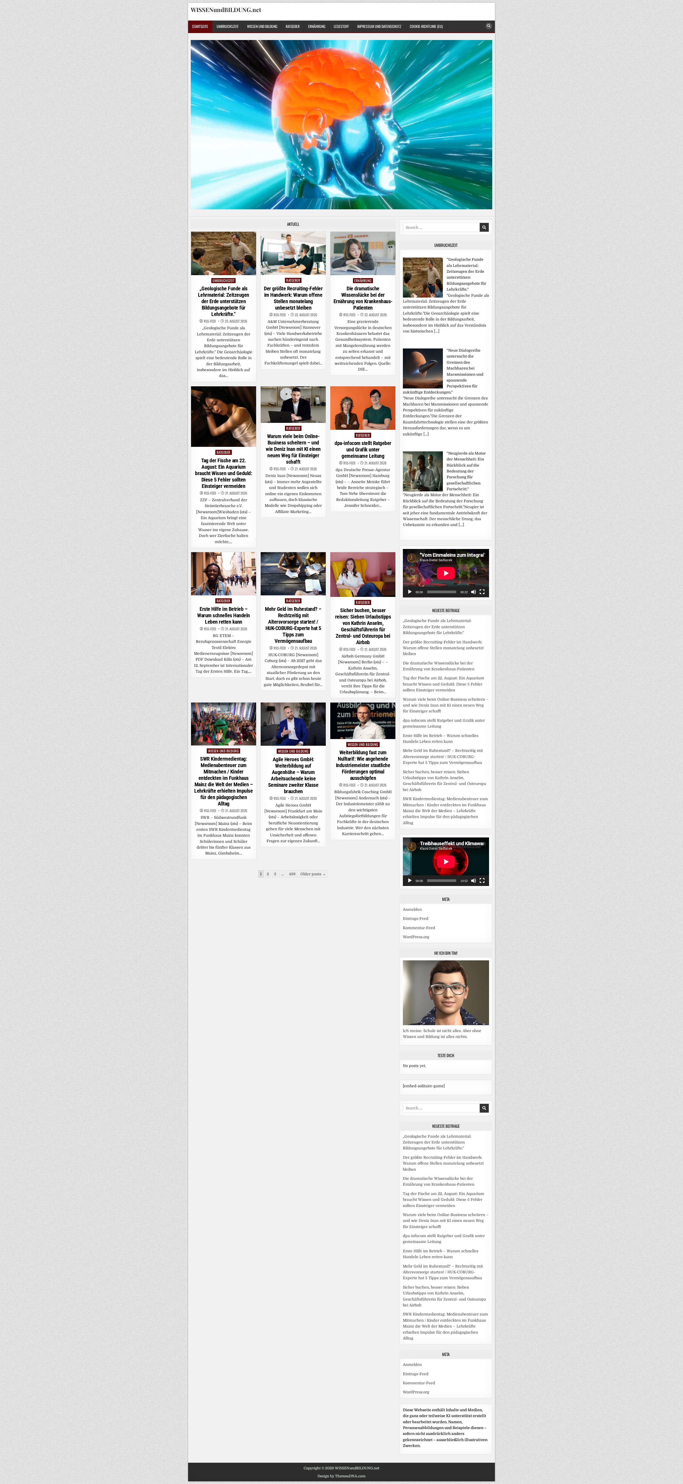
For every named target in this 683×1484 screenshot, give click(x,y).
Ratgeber (293, 26)
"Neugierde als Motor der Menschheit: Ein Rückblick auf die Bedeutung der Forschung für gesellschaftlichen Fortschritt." (466, 471)
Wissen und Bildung (262, 26)
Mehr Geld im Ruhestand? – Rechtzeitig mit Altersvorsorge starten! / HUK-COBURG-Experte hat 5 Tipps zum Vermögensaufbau (293, 625)
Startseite (200, 26)
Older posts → (313, 874)
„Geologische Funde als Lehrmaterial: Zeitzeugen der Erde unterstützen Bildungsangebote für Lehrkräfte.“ (223, 301)
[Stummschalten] (473, 592)
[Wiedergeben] (409, 592)
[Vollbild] (482, 592)
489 (292, 874)
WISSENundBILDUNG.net (226, 10)
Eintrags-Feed (415, 918)
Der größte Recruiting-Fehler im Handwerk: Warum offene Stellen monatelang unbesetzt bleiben (293, 298)
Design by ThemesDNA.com (341, 1476)
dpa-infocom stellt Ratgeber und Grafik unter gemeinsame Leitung (363, 449)
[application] (446, 573)
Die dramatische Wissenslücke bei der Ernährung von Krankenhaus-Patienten (362, 298)
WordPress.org (416, 937)
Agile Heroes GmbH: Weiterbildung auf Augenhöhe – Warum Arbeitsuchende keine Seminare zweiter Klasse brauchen (293, 775)
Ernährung (316, 26)
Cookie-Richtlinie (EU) (426, 26)
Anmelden (412, 909)
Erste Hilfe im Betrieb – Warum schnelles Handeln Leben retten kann (223, 615)
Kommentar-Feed (419, 928)
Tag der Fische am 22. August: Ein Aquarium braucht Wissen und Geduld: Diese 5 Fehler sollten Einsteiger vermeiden (223, 473)
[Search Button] (489, 26)
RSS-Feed (210, 321)
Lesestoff (341, 26)
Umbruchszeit (228, 26)
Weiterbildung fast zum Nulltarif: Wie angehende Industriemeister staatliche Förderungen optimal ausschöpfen (363, 765)
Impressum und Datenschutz (379, 26)
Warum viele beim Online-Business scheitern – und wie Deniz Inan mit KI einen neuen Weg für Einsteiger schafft (293, 449)
